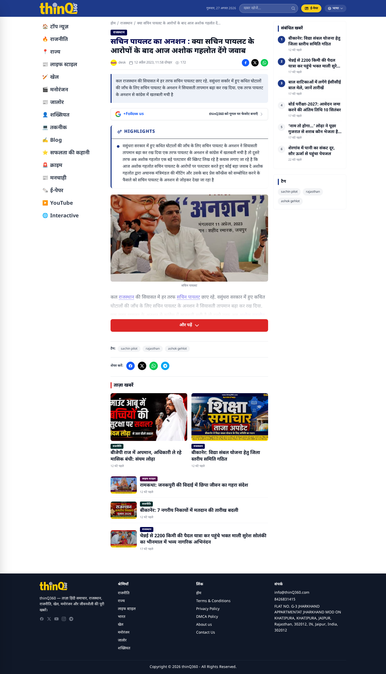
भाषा (335, 8)
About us (204, 624)
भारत (121, 616)
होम (113, 23)
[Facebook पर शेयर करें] (245, 62)
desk (122, 62)
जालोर (122, 640)
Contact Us (205, 632)
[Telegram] (71, 619)
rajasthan (153, 349)
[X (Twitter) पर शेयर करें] (255, 62)
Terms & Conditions (213, 601)
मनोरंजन (123, 632)
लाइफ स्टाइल (126, 609)
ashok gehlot (177, 349)
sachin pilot (129, 349)
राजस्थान (126, 23)
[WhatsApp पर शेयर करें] (264, 62)
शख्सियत (124, 648)
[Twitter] (49, 619)
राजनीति (123, 593)
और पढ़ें (185, 325)
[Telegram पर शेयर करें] (165, 366)
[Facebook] (42, 619)
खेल (120, 624)
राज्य (121, 601)
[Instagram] (64, 619)
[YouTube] (56, 619)
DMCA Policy (207, 616)
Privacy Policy (208, 609)
